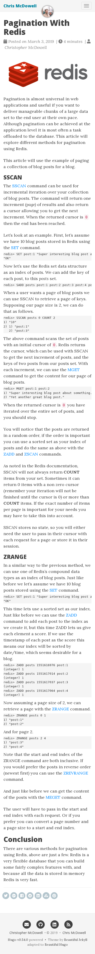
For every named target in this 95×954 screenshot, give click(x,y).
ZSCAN (31, 454)
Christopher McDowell (26, 932)
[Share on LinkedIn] (38, 895)
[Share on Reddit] (30, 895)
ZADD (9, 454)
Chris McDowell (20, 6)
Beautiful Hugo (56, 944)
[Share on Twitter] (5, 895)
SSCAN (19, 185)
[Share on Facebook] (21, 895)
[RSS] (68, 924)
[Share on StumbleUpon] (46, 895)
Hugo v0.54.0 (18, 940)
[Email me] (26, 924)
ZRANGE (60, 709)
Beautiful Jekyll (75, 940)
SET (15, 247)
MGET (74, 369)
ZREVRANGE (75, 773)
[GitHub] (40, 924)
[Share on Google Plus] (13, 895)
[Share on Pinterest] (54, 895)
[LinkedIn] (54, 924)
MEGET (53, 797)
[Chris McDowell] (47, 11)
